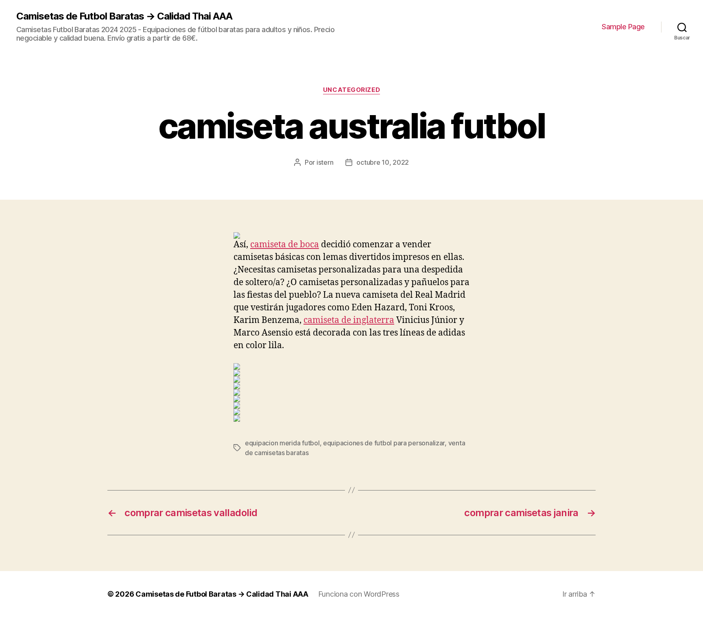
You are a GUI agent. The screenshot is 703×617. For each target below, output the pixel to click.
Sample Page (623, 26)
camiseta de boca (284, 244)
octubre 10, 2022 (382, 162)
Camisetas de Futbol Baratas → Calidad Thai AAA (124, 16)
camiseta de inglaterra (348, 320)
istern (325, 162)
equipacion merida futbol (282, 443)
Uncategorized (351, 90)
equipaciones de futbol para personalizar (384, 443)
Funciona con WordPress (359, 594)
